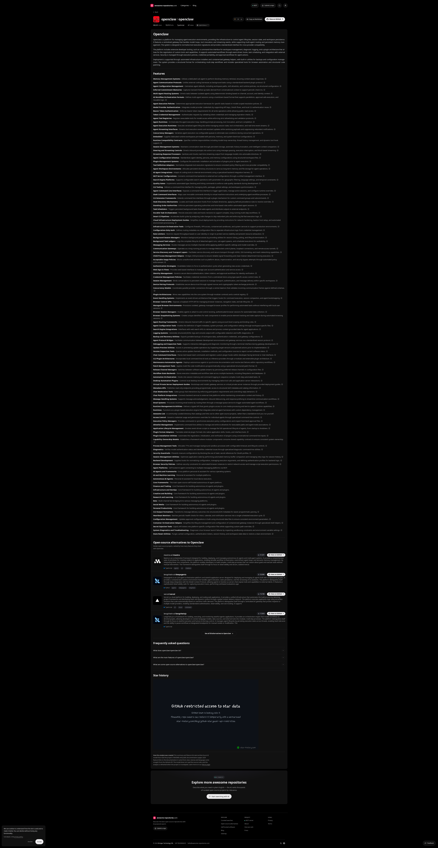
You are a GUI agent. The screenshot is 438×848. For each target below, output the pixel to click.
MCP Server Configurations (164, 176)
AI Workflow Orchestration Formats (168, 97)
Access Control (159, 417)
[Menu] (285, 5)
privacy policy (18, 837)
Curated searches (227, 820)
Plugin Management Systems (166, 161)
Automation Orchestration (164, 377)
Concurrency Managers (163, 133)
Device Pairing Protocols (163, 284)
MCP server (249, 820)
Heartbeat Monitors (161, 515)
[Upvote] (235, 19)
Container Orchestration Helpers (167, 523)
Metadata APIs (159, 388)
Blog (194, 5)
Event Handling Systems (163, 298)
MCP (255, 5)
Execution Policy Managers (164, 421)
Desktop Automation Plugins (165, 380)
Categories (185, 5)
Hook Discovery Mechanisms (165, 202)
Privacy (270, 820)
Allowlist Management (163, 424)
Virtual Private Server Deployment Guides (171, 384)
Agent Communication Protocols (167, 82)
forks (169, 25)
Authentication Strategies (164, 266)
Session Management (162, 280)
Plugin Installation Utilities (165, 435)
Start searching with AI (220, 796)
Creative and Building (162, 493)
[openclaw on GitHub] (156, 19)
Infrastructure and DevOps (165, 490)
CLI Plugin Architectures (163, 358)
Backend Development (163, 460)
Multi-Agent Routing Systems (166, 93)
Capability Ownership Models (166, 439)
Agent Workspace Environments (167, 169)
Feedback (430, 843)
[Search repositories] (279, 5)
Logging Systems (160, 333)
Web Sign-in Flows (161, 269)
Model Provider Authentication (166, 107)
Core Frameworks (160, 482)
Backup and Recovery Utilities (166, 336)
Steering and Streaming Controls (167, 150)
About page (206, 765)
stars (157, 25)
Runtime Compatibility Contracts (167, 140)
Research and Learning (163, 497)
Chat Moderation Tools (163, 391)
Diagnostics (158, 449)
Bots (155, 501)
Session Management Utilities (166, 457)
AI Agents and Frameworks (164, 471)
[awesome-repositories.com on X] (281, 843)
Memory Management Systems (166, 79)
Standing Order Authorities (165, 205)
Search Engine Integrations (165, 329)
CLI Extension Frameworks (164, 198)
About (246, 824)
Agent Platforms (160, 468)
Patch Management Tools (164, 366)
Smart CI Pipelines (161, 216)
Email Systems (159, 402)
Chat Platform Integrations (165, 395)
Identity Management (163, 273)
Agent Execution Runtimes (164, 125)
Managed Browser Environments (167, 305)
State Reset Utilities (162, 534)
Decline (30, 842)
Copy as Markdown (255, 19)
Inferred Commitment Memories (167, 90)
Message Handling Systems (165, 399)
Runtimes (157, 410)
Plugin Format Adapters (163, 432)
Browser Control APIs (162, 302)
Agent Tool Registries (162, 118)
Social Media (158, 504)
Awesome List (159, 413)
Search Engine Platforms (163, 180)
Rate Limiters (159, 234)
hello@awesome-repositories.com (198, 843)
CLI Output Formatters (163, 512)
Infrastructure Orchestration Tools (168, 226)
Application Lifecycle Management (168, 428)
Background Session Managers (166, 237)
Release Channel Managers (165, 369)
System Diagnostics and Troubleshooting (171, 530)
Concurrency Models (162, 288)
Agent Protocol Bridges (163, 340)
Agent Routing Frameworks (165, 322)
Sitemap (224, 834)
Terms (270, 824)
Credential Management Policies (167, 277)
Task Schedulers (160, 209)
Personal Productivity (162, 508)
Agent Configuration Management (168, 86)
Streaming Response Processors (166, 154)
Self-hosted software (228, 827)
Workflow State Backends (164, 373)
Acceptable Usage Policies (164, 259)
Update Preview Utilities (164, 347)
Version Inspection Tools (163, 351)
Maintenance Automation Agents (167, 362)
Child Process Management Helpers (168, 256)
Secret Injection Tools (162, 526)
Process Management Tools (165, 446)
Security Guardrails (161, 453)
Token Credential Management (166, 114)
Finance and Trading (162, 486)
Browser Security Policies (164, 464)
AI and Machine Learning (164, 475)
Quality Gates (159, 183)
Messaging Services (161, 245)
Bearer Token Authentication (165, 111)
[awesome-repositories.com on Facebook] (284, 843)
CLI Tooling (158, 187)
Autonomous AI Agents (163, 479)
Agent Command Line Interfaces (167, 191)
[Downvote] (241, 19)
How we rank (248, 827)
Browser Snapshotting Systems (166, 315)
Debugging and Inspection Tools (167, 344)
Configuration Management (165, 519)
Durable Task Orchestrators (165, 213)
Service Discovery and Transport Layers (170, 252)
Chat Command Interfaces (164, 355)
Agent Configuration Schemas (166, 158)
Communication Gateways (164, 248)
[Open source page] (265, 79)
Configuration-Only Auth (164, 230)
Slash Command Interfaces (164, 194)
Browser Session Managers (164, 312)
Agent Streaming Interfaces (165, 129)
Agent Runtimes (160, 122)
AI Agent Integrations (162, 172)
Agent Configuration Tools (164, 325)
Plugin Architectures (162, 294)
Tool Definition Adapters (163, 165)
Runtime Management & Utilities (167, 406)
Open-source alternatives (229, 824)
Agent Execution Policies (164, 103)
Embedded (157, 136)
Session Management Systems (166, 147)
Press (246, 830)
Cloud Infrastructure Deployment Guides (171, 220)
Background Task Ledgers (164, 241)
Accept (39, 842)
